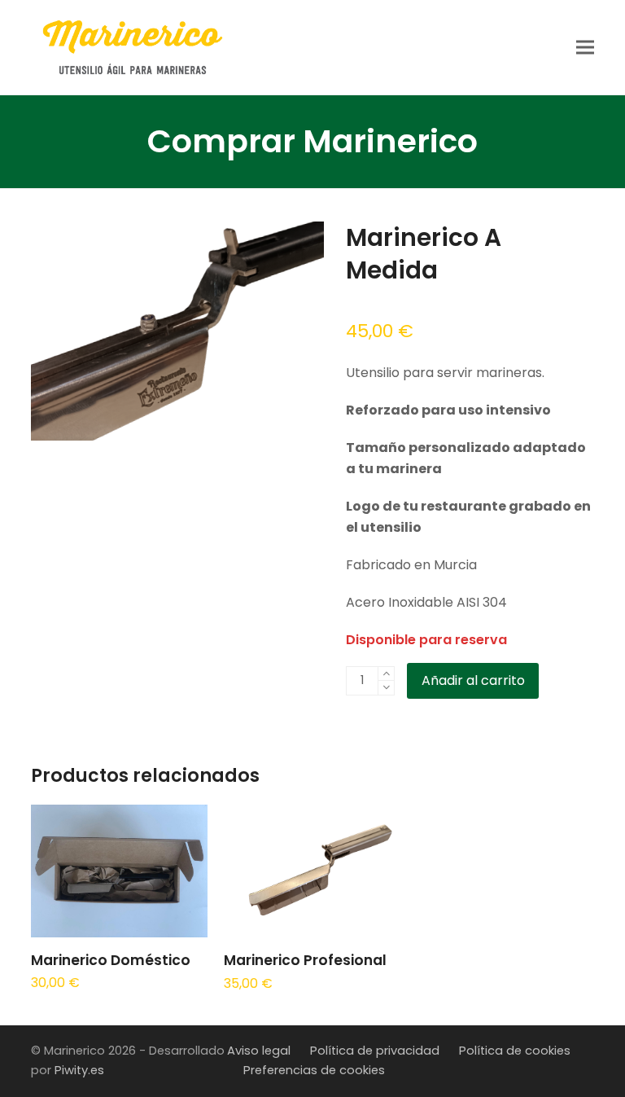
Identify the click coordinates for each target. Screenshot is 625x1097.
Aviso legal (259, 1050)
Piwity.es (79, 1070)
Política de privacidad (374, 1050)
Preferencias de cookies (314, 1070)
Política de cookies (514, 1050)
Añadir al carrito (473, 680)
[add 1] (386, 674)
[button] (585, 47)
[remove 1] (386, 688)
